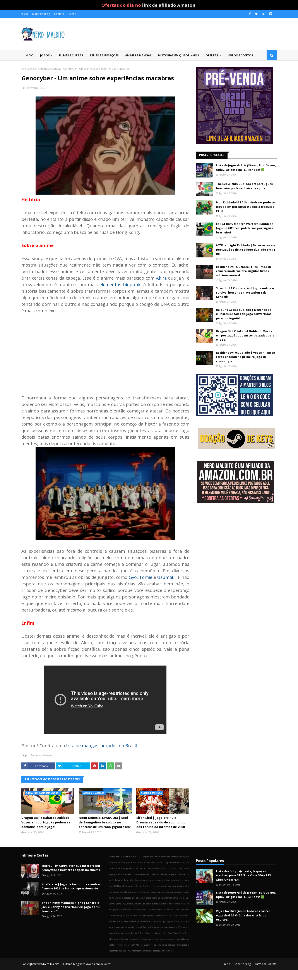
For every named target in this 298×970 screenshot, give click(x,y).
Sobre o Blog (243, 964)
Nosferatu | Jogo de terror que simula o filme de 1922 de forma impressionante (70, 886)
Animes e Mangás (50, 69)
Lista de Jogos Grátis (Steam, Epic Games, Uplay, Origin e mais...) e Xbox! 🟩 (246, 167)
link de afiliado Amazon (168, 5)
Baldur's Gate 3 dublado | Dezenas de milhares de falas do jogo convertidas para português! (243, 314)
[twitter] (256, 14)
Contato (59, 14)
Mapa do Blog (41, 14)
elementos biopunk (119, 284)
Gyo (133, 577)
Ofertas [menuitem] (212, 55)
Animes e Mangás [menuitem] (138, 55)
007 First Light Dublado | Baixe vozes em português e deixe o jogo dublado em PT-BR (246, 249)
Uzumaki (166, 577)
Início (24, 14)
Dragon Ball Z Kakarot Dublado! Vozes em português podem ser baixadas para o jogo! (46, 822)
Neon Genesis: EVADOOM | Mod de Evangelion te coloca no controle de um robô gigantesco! (105, 822)
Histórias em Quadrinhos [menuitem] (178, 55)
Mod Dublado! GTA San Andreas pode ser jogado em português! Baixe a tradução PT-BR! (246, 206)
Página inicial (29, 69)
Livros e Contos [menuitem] (240, 55)
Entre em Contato (266, 964)
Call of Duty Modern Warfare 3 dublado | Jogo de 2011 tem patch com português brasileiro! (246, 228)
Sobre (72, 14)
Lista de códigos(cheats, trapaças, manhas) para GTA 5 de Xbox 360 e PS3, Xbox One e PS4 (244, 875)
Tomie (145, 577)
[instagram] (263, 14)
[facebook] (250, 14)
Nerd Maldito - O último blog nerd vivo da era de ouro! (77, 964)
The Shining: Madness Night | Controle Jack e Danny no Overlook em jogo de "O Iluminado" (70, 907)
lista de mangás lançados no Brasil (101, 746)
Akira (161, 278)
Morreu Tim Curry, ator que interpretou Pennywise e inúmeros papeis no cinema (70, 868)
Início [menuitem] (29, 55)
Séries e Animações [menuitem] (104, 55)
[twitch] (270, 14)
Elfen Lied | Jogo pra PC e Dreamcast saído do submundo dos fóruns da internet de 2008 (160, 822)
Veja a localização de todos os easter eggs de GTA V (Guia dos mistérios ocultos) (243, 915)
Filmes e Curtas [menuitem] (71, 55)
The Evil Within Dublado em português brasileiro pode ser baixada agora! (244, 186)
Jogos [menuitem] (45, 55)
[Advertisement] (105, 351)
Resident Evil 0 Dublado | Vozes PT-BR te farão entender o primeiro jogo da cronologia (245, 357)
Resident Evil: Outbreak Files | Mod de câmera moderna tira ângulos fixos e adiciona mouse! (244, 271)
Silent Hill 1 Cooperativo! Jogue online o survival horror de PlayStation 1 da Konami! (245, 292)
